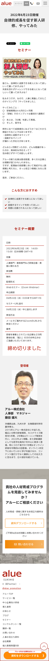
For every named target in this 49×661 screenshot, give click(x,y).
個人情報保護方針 (11, 645)
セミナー (7, 619)
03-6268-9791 (31, 3)
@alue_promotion (12, 588)
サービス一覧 (9, 598)
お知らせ (7, 611)
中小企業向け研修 (11, 602)
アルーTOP (8, 593)
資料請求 (35, 3)
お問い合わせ (38, 3)
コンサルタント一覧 (12, 623)
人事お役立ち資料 (11, 636)
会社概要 (7, 641)
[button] (45, 3)
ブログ (6, 615)
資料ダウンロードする (24, 523)
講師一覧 (7, 628)
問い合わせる (26, 544)
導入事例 (7, 606)
